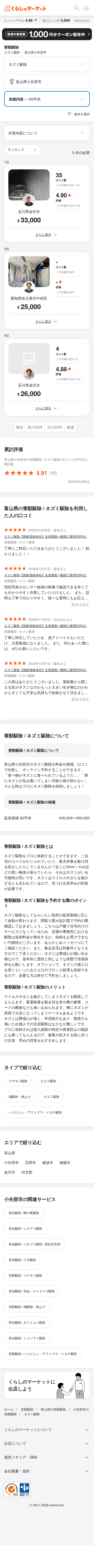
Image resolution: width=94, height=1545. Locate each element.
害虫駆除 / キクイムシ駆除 (27, 1322)
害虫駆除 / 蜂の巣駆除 (24, 1212)
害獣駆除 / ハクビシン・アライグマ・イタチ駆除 (43, 1353)
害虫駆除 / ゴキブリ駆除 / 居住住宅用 (34, 1244)
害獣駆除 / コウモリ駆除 (25, 1275)
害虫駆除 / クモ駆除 (22, 1259)
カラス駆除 (48, 1081)
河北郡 (26, 1172)
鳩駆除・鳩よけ (20, 1096)
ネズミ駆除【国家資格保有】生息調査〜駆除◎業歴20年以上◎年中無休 (47, 536)
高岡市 (30, 1162)
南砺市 (65, 1162)
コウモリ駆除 (18, 1081)
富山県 (9, 1152)
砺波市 (47, 1162)
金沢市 (9, 1172)
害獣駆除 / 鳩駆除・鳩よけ (27, 1306)
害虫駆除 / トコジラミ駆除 (27, 1338)
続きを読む (81, 604)
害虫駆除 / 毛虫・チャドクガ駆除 (32, 1291)
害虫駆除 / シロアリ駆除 (25, 1228)
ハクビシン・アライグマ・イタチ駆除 (35, 1112)
